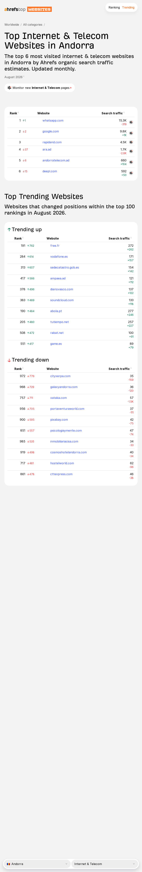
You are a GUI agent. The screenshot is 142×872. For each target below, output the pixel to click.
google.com (51, 131)
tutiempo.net (59, 322)
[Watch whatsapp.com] (131, 122)
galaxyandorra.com (63, 387)
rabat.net (57, 333)
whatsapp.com (53, 120)
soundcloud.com (62, 300)
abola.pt (56, 311)
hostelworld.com (62, 463)
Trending (128, 7)
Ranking (114, 7)
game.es (56, 344)
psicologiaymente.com (66, 430)
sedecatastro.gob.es (64, 267)
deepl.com (50, 171)
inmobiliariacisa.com (64, 441)
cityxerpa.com (60, 376)
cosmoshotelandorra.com (68, 452)
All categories (32, 24)
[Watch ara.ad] (131, 151)
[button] (25, 77)
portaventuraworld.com (67, 409)
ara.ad (47, 149)
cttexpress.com (61, 474)
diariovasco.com (61, 289)
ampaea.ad (57, 278)
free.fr (55, 245)
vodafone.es (59, 256)
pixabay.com (59, 419)
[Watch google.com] (131, 133)
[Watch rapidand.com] (131, 142)
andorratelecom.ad (56, 160)
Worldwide (11, 24)
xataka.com (58, 398)
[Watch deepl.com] (131, 173)
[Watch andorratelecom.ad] (131, 162)
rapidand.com (52, 142)
